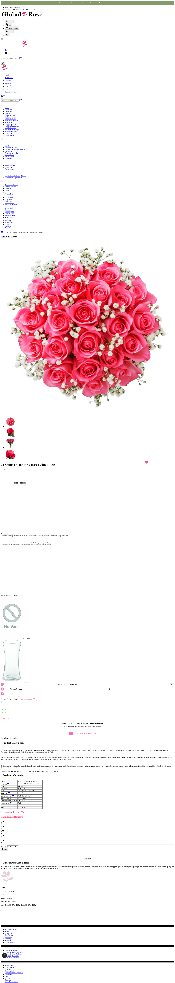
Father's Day (9, 194)
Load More (87, 858)
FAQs (7, 146)
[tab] (10, 422)
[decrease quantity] (73, 689)
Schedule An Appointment (13, 178)
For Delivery (21, 9)
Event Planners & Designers (14, 952)
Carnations (8, 111)
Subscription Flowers (11, 120)
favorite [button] (146, 462)
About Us (8, 228)
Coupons (8, 980)
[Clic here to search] (21, 100)
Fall (6, 192)
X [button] (2, 97)
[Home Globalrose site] (22, 17)
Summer (7, 210)
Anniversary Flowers (11, 185)
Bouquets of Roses (11, 124)
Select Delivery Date (26, 699)
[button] (6, 51)
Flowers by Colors (11, 131)
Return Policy (9, 156)
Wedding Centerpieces (12, 126)
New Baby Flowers (11, 205)
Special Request (10, 165)
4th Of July (8, 217)
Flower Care (9, 133)
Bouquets (8, 940)
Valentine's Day (10, 213)
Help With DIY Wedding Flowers (15, 176)
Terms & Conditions (11, 982)
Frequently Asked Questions (14, 973)
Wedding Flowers (10, 215)
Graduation (8, 199)
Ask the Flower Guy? (12, 130)
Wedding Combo (10, 128)
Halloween (8, 201)
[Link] (21, 58)
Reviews (7, 978)
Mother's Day (9, 203)
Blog (6, 976)
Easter (7, 190)
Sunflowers (8, 109)
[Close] (3, 63)
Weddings (8, 226)
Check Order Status (11, 147)
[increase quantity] (146, 689)
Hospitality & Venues (12, 956)
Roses (7, 108)
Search (10, 22)
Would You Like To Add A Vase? (11, 595)
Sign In (10, 32)
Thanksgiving (9, 212)
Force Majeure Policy (12, 153)
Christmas (8, 188)
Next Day (8, 220)
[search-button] (1, 59)
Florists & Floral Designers (13, 954)
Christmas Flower (10, 115)
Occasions (8, 224)
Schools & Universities (12, 957)
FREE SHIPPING (20, 483)
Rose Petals (8, 122)
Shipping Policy (10, 155)
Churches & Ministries (12, 950)
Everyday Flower (10, 119)
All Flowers (8, 222)
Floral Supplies (9, 942)
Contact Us (8, 158)
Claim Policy (9, 151)
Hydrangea (8, 113)
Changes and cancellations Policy (15, 149)
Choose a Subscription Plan (86, 733)
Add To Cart (6, 719)
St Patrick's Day (10, 208)
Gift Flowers (9, 197)
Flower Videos (9, 135)
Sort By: (3, 846)
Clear (5, 849)
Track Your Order (13, 28)
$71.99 (3, 469)
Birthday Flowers (10, 117)
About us (8, 969)
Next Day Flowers (11, 929)
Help (9, 25)
